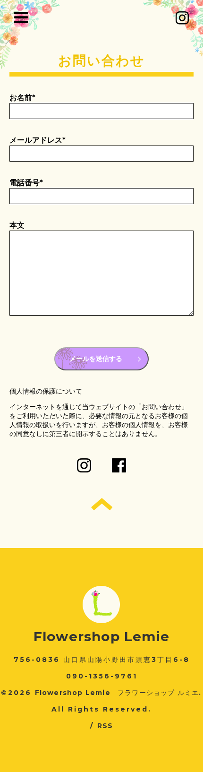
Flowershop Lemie (101, 636)
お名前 (22, 97)
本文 (17, 225)
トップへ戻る (101, 504)
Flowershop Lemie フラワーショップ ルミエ (117, 692)
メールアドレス (37, 140)
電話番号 (26, 182)
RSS (105, 725)
